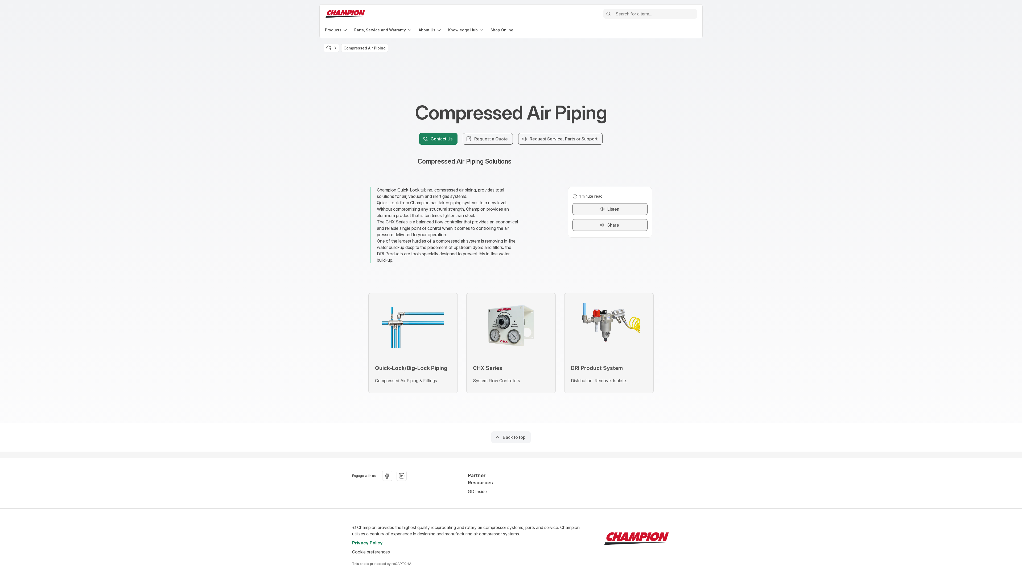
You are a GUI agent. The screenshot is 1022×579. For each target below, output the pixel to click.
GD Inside (477, 491)
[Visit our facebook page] (387, 476)
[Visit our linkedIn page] (402, 476)
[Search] (608, 14)
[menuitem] (336, 30)
